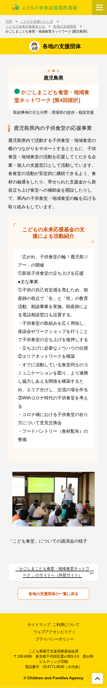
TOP (8, 22)
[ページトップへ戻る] (97, 678)
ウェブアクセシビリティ (54, 632)
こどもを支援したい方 (36, 22)
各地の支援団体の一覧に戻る (53, 594)
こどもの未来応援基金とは (25, 26)
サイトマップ (38, 624)
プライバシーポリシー (54, 639)
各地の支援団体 (64, 26)
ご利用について (66, 624)
